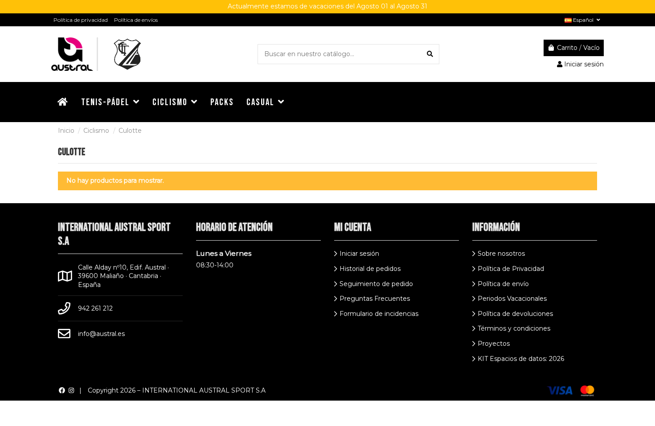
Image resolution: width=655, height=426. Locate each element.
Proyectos (494, 344)
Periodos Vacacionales (512, 299)
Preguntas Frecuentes (375, 299)
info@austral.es (101, 334)
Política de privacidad (80, 19)
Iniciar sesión (359, 254)
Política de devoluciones (515, 314)
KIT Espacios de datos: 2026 (521, 359)
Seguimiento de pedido (376, 284)
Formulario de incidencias (379, 314)
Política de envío (503, 284)
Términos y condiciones (514, 328)
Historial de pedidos (370, 269)
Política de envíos (136, 19)
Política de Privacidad (511, 269)
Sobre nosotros (501, 254)
